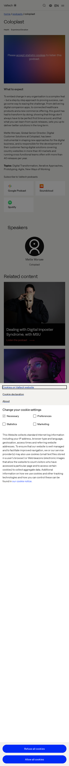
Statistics (12, 424)
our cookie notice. (22, 481)
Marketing (43, 424)
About (6, 401)
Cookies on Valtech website (18, 387)
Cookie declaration (13, 394)
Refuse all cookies (34, 748)
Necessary (13, 416)
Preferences (44, 416)
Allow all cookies (34, 759)
